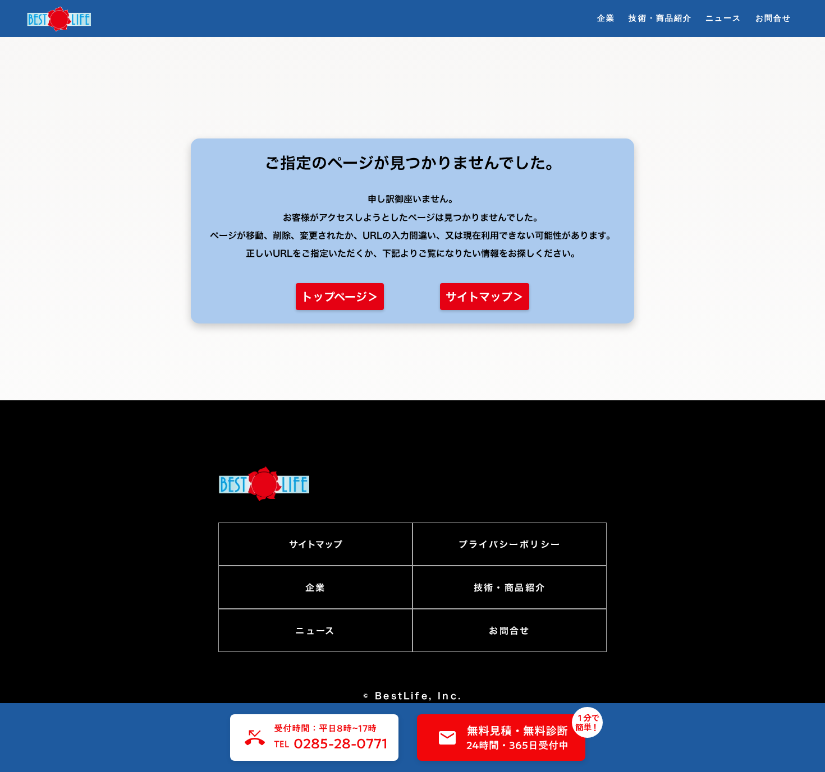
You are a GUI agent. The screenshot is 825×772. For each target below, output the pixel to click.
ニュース (723, 18)
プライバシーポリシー (510, 544)
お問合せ (773, 18)
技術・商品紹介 (660, 18)
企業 (606, 18)
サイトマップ (315, 544)
